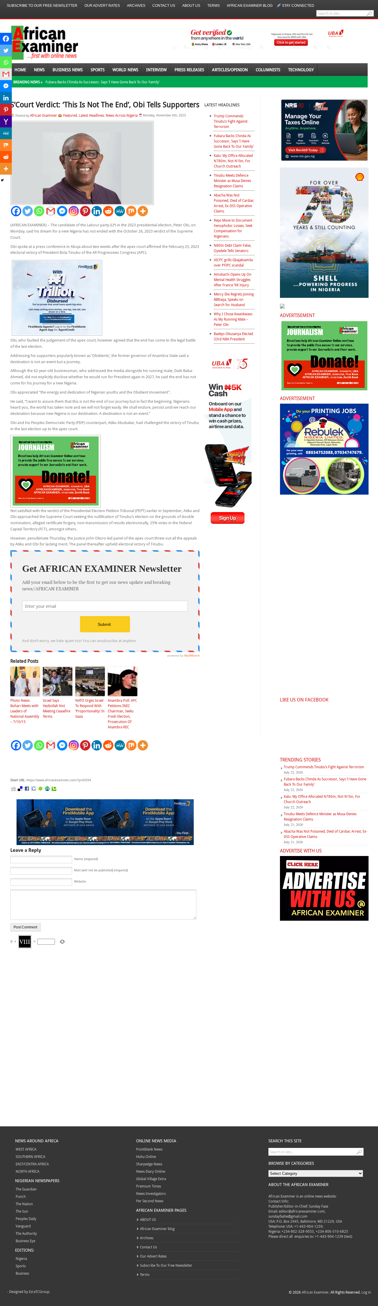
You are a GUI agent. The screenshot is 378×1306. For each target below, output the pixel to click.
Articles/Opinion (230, 69)
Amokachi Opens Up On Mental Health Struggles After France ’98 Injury (232, 279)
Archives (136, 6)
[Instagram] (74, 211)
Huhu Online (146, 1156)
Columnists (268, 69)
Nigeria (21, 1258)
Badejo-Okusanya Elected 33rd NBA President (233, 336)
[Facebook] (16, 211)
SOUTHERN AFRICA (30, 1156)
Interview (156, 69)
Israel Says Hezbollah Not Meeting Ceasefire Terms (56, 708)
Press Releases (189, 69)
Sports (98, 69)
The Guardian (26, 1189)
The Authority (26, 1233)
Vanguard (23, 1226)
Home (20, 69)
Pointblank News (149, 1149)
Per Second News (149, 1200)
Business (22, 1273)
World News (125, 69)
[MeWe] (120, 211)
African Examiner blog (250, 6)
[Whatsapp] (39, 211)
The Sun (22, 1211)
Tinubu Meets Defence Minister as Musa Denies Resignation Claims (232, 180)
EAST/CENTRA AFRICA (32, 1164)
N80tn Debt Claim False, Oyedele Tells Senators (232, 248)
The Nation (24, 1203)
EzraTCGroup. (39, 1291)
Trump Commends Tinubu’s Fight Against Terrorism (230, 121)
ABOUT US (191, 6)
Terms (213, 6)
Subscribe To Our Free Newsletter (42, 6)
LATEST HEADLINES (221, 104)
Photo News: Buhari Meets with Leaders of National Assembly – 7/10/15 (24, 711)
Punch (21, 1196)
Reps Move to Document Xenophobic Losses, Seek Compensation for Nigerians (233, 228)
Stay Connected (298, 6)
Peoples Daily (26, 1218)
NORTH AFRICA (27, 1171)
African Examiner (43, 115)
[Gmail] (50, 211)
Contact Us (163, 6)
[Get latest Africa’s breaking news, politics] (37, 42)
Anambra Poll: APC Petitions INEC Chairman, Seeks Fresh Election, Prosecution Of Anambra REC (122, 713)
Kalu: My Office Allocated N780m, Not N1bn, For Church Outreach (233, 160)
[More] (143, 211)
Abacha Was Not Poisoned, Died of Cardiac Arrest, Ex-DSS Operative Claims (234, 203)
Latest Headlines (91, 115)
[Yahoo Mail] (6, 121)
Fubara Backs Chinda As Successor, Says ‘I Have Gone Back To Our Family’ (102, 81)
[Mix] (131, 211)
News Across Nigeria (122, 115)
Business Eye (25, 1240)
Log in (366, 1292)
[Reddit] (108, 211)
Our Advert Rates (102, 6)
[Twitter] (27, 211)
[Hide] (2, 180)
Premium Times (148, 1186)
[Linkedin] (97, 211)
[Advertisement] (99, 764)
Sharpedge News (149, 1164)
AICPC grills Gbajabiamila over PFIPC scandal (233, 262)
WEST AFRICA (26, 1149)
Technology (301, 69)
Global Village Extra (151, 1178)
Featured (70, 115)
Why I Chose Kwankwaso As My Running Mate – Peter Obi (233, 319)
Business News (68, 69)
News (39, 69)
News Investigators (151, 1193)
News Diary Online (150, 1171)
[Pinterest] (85, 211)
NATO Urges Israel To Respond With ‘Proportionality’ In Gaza (90, 708)
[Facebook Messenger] (62, 211)
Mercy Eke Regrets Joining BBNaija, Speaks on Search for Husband (234, 299)
